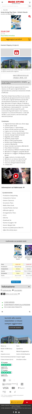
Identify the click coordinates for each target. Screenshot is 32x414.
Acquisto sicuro (5, 354)
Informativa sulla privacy (15, 405)
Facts (17, 346)
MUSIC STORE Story (6, 349)
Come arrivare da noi (7, 359)
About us (3, 346)
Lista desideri (18, 290)
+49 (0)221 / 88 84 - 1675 (20, 78)
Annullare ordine (21, 359)
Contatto (3, 405)
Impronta (7, 405)
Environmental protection (8, 357)
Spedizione (19, 349)
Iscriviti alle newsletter (15, 327)
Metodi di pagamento (22, 351)
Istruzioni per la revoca (26, 405)
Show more (15, 282)
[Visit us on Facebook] (13, 412)
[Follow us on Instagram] (16, 412)
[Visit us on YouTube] (19, 412)
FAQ (2, 351)
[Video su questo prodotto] (17, 52)
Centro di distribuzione (23, 354)
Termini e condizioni (16, 406)
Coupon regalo (20, 357)
